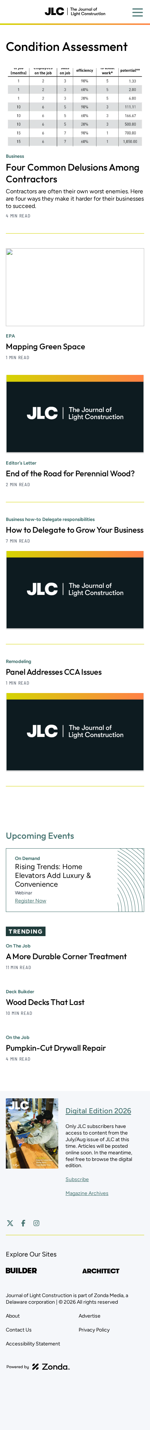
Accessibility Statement (33, 1344)
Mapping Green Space (45, 346)
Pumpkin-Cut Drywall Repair (56, 1048)
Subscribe (77, 1179)
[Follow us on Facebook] (23, 1223)
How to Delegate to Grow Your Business (74, 530)
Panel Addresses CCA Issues (54, 672)
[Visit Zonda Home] (38, 1366)
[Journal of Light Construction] (75, 11)
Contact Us (19, 1330)
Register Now (30, 901)
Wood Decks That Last (45, 1002)
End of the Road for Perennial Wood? (70, 473)
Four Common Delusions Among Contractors (72, 173)
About (13, 1316)
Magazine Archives (87, 1193)
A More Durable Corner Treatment (66, 956)
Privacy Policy (94, 1330)
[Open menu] (137, 12)
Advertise (89, 1316)
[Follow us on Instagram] (36, 1223)
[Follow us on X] (10, 1223)
